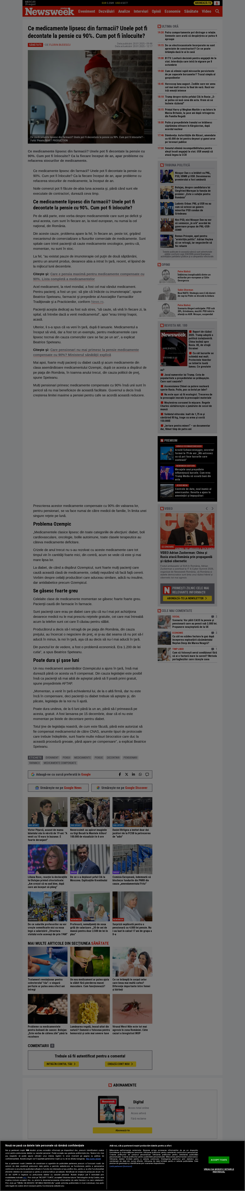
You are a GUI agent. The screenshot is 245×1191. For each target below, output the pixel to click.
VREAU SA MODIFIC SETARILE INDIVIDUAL (219, 1170)
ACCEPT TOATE (219, 1160)
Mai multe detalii (93, 1159)
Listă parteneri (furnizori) (121, 1166)
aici (24, 1177)
